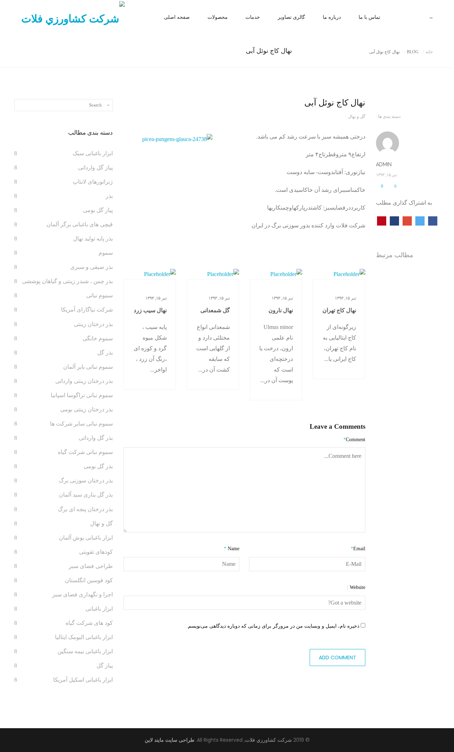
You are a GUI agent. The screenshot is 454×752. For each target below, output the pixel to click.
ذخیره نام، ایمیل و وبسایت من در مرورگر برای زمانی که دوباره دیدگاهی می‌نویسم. (273, 626)
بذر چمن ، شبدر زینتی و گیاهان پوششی (67, 281)
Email (358, 548)
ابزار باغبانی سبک (93, 153)
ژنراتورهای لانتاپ (93, 182)
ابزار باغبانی (99, 609)
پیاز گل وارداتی (95, 167)
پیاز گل (104, 665)
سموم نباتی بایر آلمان (88, 367)
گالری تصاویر (291, 17)
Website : (356, 587)
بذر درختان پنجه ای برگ (85, 509)
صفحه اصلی (177, 17)
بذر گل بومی (98, 466)
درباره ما (332, 17)
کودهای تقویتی (96, 552)
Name (231, 548)
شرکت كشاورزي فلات (268, 740)
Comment (354, 439)
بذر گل (105, 353)
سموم (106, 253)
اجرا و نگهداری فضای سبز (82, 594)
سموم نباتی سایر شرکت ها (81, 424)
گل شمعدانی (215, 310)
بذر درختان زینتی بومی (86, 409)
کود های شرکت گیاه (89, 623)
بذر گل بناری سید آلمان (86, 495)
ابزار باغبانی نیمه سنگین (85, 651)
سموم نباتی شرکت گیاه (85, 452)
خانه (429, 51)
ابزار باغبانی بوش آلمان (86, 538)
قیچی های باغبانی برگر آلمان (79, 224)
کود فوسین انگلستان (89, 580)
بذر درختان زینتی (93, 324)
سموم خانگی (98, 338)
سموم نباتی (99, 295)
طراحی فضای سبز (91, 566)
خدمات (252, 17)
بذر (109, 196)
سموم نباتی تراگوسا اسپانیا (82, 395)
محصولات (217, 17)
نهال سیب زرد (150, 310)
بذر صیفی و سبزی (91, 267)
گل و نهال (356, 116)
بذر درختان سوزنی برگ (86, 480)
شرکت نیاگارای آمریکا (87, 310)
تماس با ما (369, 17)
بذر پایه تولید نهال (93, 239)
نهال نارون (280, 310)
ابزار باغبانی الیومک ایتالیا (84, 637)
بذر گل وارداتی (96, 438)
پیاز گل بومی (98, 210)
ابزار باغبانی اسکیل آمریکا (83, 680)
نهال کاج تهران (339, 310)
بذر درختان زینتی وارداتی (84, 381)
